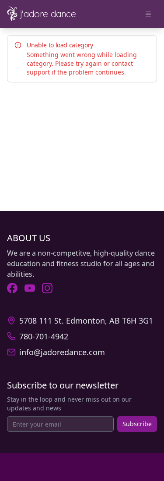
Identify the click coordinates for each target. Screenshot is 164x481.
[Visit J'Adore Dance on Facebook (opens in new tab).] (12, 288)
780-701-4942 (43, 336)
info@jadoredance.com (62, 352)
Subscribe (137, 424)
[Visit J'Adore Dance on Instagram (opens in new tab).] (47, 288)
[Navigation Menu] (148, 14)
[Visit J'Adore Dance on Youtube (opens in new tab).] (29, 288)
